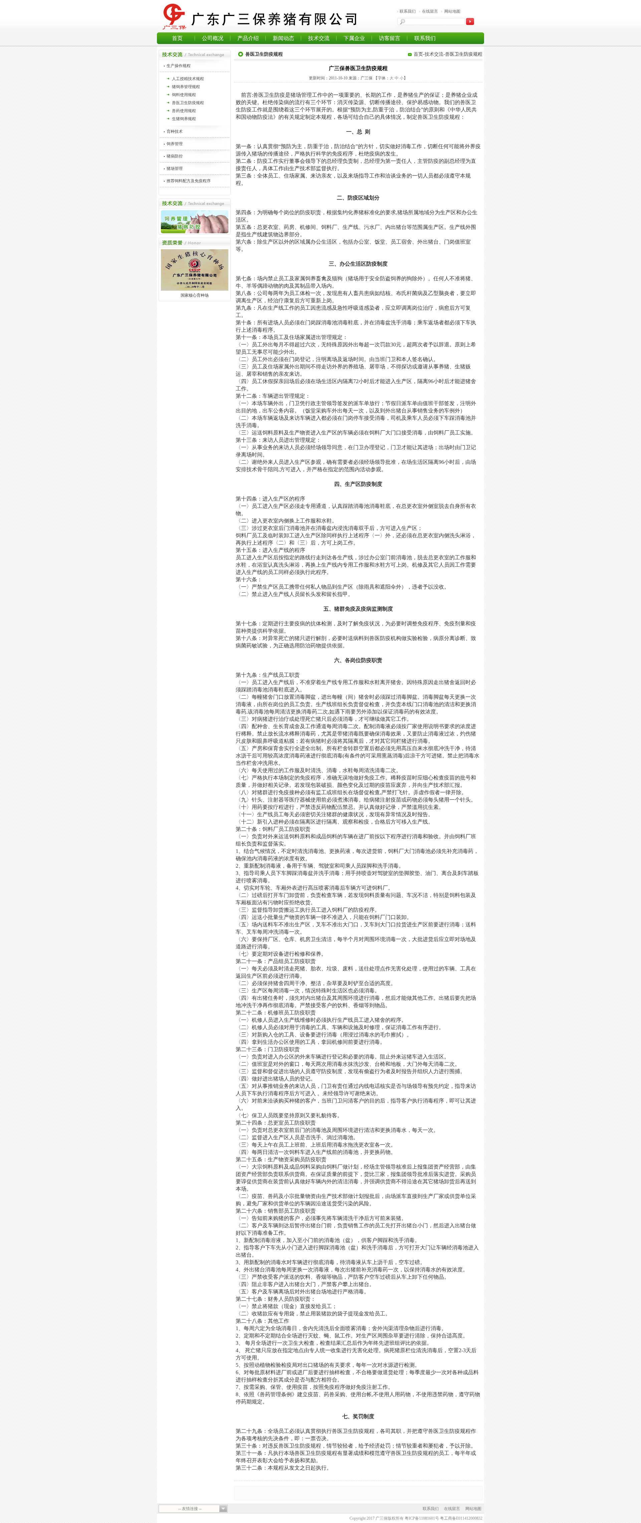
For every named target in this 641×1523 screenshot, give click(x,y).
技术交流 (319, 38)
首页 (177, 38)
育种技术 (175, 131)
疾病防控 (188, 227)
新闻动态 (283, 38)
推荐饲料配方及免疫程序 (189, 181)
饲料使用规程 (184, 94)
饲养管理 (175, 143)
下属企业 (354, 38)
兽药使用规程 (184, 110)
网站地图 (452, 11)
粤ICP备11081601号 (422, 1518)
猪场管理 (175, 168)
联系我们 (408, 11)
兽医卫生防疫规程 (188, 102)
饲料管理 (176, 218)
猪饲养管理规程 (186, 86)
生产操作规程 (179, 65)
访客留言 (389, 38)
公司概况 (212, 38)
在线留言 (430, 11)
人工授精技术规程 (188, 78)
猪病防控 (175, 156)
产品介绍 (248, 38)
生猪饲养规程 (184, 118)
